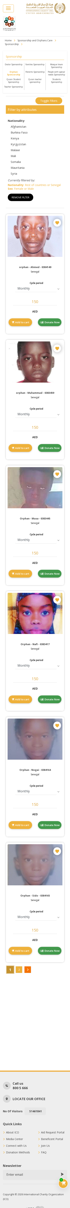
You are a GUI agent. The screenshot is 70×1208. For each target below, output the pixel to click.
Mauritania (17, 168)
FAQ (43, 1152)
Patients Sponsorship (35, 71)
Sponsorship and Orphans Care (35, 40)
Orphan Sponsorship (13, 73)
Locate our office (29, 1099)
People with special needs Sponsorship (56, 73)
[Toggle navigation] (8, 8)
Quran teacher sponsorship (35, 80)
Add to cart (22, 322)
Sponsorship (12, 44)
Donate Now (52, 322)
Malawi (15, 150)
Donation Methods (18, 1152)
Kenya (15, 138)
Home (8, 40)
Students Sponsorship (56, 80)
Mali (13, 156)
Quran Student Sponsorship (13, 80)
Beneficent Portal (52, 1139)
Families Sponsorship (34, 64)
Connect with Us (16, 1145)
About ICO (12, 1132)
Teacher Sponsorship (13, 86)
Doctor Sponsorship (13, 64)
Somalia (16, 162)
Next (27, 969)
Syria (14, 173)
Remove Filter (20, 197)
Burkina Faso (19, 132)
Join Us (45, 1145)
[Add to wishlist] (57, 223)
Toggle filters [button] (48, 101)
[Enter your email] (62, 1174)
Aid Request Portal (52, 1132)
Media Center (14, 1139)
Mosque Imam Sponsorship (56, 66)
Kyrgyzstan (18, 144)
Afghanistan (18, 126)
